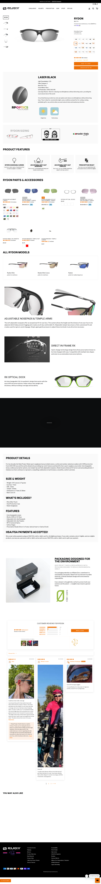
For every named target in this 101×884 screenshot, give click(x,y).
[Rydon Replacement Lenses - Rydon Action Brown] (17, 207)
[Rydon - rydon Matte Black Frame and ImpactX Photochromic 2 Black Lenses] (14, 823)
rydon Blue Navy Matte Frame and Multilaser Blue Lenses (75, 47)
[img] (12, 659)
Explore (69, 8)
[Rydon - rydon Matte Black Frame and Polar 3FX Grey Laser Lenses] (17, 823)
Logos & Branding (55, 864)
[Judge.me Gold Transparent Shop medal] (75, 642)
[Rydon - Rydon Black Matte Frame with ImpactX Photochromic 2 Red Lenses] (23, 828)
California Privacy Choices (33, 860)
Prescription (50, 8)
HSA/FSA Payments (56, 854)
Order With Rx (86, 67)
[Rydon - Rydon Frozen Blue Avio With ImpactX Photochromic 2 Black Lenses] (20, 828)
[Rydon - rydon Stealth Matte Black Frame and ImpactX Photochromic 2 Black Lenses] (11, 825)
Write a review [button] (80, 630)
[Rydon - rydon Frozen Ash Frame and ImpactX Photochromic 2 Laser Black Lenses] (11, 823)
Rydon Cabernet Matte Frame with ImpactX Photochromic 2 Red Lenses (89, 51)
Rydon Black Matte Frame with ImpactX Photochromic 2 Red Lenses (82, 51)
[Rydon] (81, 265)
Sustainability (54, 847)
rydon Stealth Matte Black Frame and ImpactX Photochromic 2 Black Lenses (86, 43)
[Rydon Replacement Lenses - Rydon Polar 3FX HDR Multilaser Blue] (4, 216)
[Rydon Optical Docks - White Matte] (62, 204)
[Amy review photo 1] (21, 682)
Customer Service (31, 847)
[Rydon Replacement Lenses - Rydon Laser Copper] (7, 210)
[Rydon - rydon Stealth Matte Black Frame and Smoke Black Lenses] (14, 825)
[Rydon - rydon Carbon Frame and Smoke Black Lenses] (11, 828)
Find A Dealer (54, 849)
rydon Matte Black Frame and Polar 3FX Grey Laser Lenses (89, 39)
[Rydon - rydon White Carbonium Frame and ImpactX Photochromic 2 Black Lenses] (4, 825)
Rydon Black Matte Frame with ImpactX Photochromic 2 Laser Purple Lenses (86, 51)
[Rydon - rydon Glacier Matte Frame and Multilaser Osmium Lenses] (7, 823)
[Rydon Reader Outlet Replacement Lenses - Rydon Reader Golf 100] (43, 208)
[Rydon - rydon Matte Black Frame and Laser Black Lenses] (23, 823)
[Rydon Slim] (20, 265)
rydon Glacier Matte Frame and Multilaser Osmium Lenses (79, 39)
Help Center (54, 852)
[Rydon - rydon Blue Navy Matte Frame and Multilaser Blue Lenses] (20, 825)
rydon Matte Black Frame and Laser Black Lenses (75, 43)
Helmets (41, 8)
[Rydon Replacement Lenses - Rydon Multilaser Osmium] (17, 210)
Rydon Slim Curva (43, 273)
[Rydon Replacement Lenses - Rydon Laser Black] (4, 210)
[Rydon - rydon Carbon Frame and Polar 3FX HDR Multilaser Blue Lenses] (7, 828)
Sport (63, 8)
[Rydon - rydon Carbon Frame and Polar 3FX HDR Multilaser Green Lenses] (4, 828)
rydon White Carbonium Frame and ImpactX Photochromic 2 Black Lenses (79, 43)
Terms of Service (31, 862)
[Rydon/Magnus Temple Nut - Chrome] (24, 245)
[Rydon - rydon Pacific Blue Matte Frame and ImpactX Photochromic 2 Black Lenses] (23, 825)
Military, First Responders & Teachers (60, 860)
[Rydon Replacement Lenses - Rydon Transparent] (7, 207)
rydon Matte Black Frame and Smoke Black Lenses (75, 39)
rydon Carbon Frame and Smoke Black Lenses (89, 47)
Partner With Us (55, 858)
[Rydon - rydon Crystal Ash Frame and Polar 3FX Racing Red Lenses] (17, 828)
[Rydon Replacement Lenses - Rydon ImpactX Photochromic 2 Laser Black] (11, 213)
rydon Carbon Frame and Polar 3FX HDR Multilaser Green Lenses (82, 47)
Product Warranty (31, 854)
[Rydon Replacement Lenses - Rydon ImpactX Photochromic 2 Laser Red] (14, 213)
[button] (77, 57)
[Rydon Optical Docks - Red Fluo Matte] (72, 204)
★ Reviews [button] (5, 880)
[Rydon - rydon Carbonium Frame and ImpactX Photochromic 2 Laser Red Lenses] (7, 825)
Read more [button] (11, 719)
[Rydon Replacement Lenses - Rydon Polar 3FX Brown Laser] (14, 216)
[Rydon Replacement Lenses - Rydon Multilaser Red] (14, 210)
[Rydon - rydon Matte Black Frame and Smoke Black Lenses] (4, 823)
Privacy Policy (30, 858)
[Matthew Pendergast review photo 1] (79, 674)
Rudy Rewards (30, 856)
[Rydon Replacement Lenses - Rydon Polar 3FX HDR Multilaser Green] (7, 216)
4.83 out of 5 (25, 629)
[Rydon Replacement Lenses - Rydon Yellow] (14, 207)
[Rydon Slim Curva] (50, 265)
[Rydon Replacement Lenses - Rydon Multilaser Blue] (11, 210)
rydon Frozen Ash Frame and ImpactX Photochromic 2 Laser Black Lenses (82, 39)
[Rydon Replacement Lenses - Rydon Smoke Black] (4, 207)
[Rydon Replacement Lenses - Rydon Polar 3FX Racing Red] (17, 216)
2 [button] (48, 783)
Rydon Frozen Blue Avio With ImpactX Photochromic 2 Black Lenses (79, 51)
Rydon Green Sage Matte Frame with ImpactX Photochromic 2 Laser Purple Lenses (93, 51)
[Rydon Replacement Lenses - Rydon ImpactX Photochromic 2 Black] (4, 213)
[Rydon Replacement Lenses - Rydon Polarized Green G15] (4, 219)
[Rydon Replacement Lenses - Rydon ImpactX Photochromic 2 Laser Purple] (17, 213)
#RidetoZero (76, 572)
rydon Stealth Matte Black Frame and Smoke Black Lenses (89, 43)
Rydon (70, 273)
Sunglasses (32, 8)
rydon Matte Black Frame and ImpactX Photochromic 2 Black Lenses (86, 39)
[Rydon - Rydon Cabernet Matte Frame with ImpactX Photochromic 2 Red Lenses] (7, 831)
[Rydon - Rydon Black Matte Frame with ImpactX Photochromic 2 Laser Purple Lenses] (4, 831)
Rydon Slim (11, 273)
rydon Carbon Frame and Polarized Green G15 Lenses (93, 47)
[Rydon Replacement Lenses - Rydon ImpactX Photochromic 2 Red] (7, 213)
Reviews (53, 856)
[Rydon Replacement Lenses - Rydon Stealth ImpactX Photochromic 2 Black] (7, 219)
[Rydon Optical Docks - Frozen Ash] (65, 204)
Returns (29, 852)
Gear (57, 8)
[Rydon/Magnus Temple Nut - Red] (27, 245)
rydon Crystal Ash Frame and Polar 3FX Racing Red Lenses (75, 51)
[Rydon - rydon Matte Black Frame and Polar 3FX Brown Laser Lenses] (20, 823)
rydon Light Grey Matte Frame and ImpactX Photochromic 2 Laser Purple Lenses (93, 43)
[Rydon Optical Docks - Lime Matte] (69, 204)
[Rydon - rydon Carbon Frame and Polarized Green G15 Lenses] (14, 828)
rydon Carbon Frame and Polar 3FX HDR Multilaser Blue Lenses (86, 47)
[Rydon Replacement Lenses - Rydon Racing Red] (11, 207)
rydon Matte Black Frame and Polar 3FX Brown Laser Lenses (93, 39)
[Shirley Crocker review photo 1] (50, 716)
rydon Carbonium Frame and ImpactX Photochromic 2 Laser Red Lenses (82, 43)
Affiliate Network (55, 862)
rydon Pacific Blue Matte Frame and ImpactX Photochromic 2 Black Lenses (79, 47)
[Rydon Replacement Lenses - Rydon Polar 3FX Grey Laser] (11, 216)
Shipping (29, 849)
